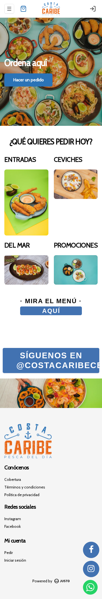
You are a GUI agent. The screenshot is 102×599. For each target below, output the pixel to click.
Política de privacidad (21, 494)
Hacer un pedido (28, 79)
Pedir (8, 552)
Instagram (12, 518)
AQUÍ (51, 310)
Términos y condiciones (24, 487)
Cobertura (12, 479)
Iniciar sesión (15, 560)
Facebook (12, 526)
